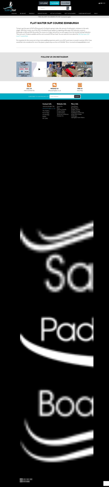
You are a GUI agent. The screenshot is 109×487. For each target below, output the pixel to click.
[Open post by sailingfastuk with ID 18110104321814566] (85, 69)
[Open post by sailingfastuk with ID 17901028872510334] (54, 69)
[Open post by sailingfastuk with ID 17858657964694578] (24, 69)
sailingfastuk (24, 63)
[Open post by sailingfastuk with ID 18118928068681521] (39, 69)
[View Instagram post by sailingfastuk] (30, 75)
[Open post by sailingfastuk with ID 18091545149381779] (69, 69)
